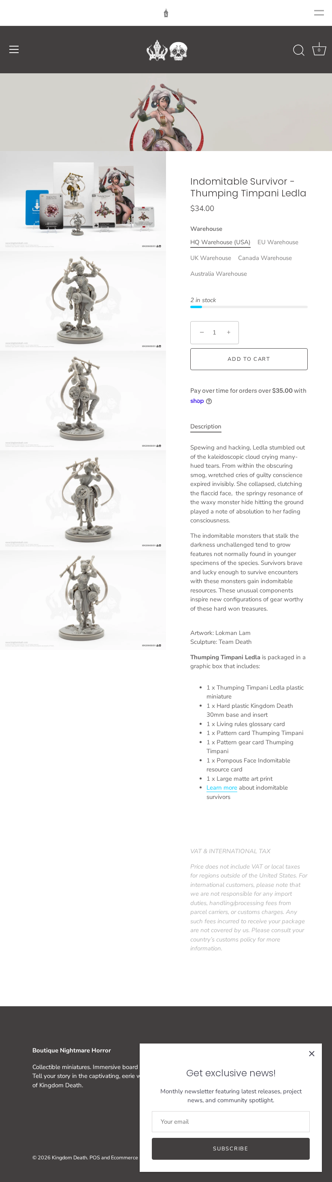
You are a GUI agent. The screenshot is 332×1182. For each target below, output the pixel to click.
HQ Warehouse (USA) (220, 242)
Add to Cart (249, 359)
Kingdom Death (69, 1157)
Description (205, 426)
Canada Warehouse (265, 258)
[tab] (210, 426)
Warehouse (206, 228)
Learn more (221, 788)
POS (94, 1157)
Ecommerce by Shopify (137, 1157)
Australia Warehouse (218, 273)
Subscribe (230, 1148)
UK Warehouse (210, 258)
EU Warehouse (278, 242)
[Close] (312, 1054)
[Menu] (14, 49)
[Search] (299, 51)
